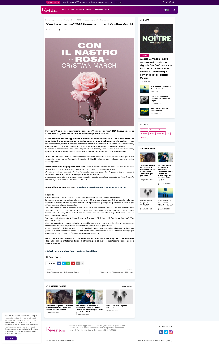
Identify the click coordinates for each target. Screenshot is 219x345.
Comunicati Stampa (157, 130)
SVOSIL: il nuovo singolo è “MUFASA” (116, 307)
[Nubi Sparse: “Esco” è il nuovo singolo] (144, 112)
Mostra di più (127, 286)
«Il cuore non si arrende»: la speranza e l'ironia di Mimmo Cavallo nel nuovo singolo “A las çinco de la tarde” (89, 308)
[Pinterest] (73, 263)
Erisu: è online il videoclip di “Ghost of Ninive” (161, 87)
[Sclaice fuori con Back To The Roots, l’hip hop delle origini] (144, 100)
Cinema (89, 10)
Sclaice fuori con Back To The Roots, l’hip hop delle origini (161, 99)
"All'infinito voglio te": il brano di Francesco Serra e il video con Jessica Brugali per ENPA (59, 308)
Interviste (99, 10)
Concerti (80, 10)
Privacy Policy (166, 340)
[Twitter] (64, 263)
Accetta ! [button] (10, 338)
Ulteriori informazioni (13, 333)
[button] (117, 2)
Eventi (152, 134)
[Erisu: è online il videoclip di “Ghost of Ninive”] (144, 89)
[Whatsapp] (68, 263)
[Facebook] (59, 263)
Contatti (156, 340)
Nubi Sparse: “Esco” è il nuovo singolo (159, 110)
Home (63, 10)
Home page (50, 20)
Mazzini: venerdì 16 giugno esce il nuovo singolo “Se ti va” (87, 2)
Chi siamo (148, 340)
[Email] (78, 263)
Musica (71, 10)
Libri (107, 10)
